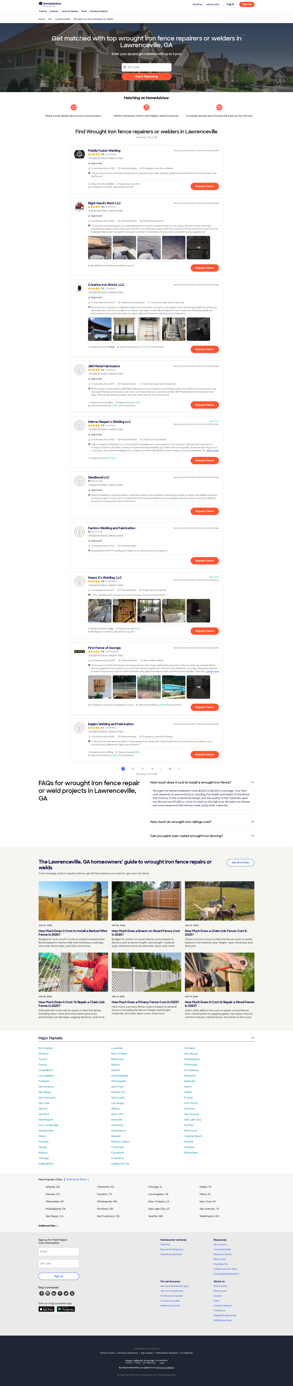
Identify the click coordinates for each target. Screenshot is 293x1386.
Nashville (189, 1081)
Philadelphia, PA (56, 1208)
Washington (45, 1119)
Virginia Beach (193, 1136)
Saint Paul (117, 1086)
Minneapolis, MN (107, 1201)
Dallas (188, 1092)
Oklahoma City (120, 1163)
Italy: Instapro (147, 1353)
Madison (189, 1147)
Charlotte (117, 1125)
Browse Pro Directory (172, 1249)
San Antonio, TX (209, 1208)
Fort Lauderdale (48, 1125)
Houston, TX (104, 1194)
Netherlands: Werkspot (166, 1353)
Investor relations (223, 1305)
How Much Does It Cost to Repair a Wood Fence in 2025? (219, 1004)
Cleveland (117, 1152)
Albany (115, 1108)
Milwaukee (190, 1152)
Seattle (188, 1141)
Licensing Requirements (226, 1273)
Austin (188, 1086)
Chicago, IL (155, 1186)
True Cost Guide (222, 1249)
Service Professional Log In (175, 1286)
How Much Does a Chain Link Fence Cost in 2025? (216, 932)
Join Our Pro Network (172, 1291)
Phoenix (43, 1053)
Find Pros (165, 1244)
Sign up (58, 1276)
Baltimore (117, 1059)
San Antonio (191, 1114)
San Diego (44, 1092)
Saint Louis (118, 1097)
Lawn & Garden (70, 11)
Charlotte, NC (105, 1186)
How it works (220, 1286)
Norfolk (188, 1125)
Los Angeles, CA (158, 1194)
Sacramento (46, 1086)
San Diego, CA (54, 1216)
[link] (146, 154)
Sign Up (247, 4)
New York (117, 1114)
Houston (189, 1108)
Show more (213, 450)
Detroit (115, 1070)
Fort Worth (191, 1103)
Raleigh (116, 1136)
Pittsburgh (190, 1064)
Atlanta (42, 1152)
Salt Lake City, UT (159, 1208)
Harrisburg (190, 1053)
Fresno (42, 1064)
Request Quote (204, 186)
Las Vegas (117, 1103)
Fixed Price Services (171, 1254)
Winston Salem (120, 1141)
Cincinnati (117, 1147)
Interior (43, 11)
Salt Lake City (192, 1119)
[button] (100, 247)
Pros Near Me (221, 1264)
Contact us (220, 1310)
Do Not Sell (149, 1361)
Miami (42, 1136)
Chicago (43, 1158)
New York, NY (208, 1201)
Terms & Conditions (165, 1367)
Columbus (117, 1158)
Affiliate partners (223, 1320)
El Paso (188, 1097)
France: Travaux (107, 1353)
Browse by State (76, 1179)
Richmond (190, 1130)
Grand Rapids (119, 1075)
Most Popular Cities (50, 1179)
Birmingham (46, 1048)
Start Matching (146, 77)
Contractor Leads (170, 1300)
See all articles (241, 862)
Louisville (117, 1048)
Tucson (42, 1059)
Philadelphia (191, 1059)
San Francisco (47, 1097)
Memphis (189, 1075)
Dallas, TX (205, 1186)
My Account (220, 1244)
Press (216, 1300)
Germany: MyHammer (128, 1353)
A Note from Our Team (225, 1269)
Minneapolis (118, 1081)
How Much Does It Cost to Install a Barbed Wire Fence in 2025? (73, 932)
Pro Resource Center (172, 1295)
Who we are (220, 1291)
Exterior (54, 11)
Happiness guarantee (225, 1315)
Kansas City (118, 1092)
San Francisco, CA (108, 1216)
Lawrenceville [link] (62, 19)
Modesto (44, 1081)
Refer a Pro (219, 1259)
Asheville (116, 1119)
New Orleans (119, 1053)
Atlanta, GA (53, 1186)
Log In (230, 4)
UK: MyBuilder (186, 1353)
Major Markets (50, 1038)
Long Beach (45, 1070)
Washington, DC (209, 1216)
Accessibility (162, 1361)
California (138, 1361)
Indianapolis (45, 1163)
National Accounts (170, 1305)
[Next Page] (179, 769)
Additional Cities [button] (46, 1225)
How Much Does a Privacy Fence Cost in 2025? (145, 1002)
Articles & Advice (99, 11)
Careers (218, 1295)
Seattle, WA (155, 1216)
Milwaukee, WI (54, 1201)
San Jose (43, 1103)
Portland (189, 1048)
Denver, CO (53, 1194)
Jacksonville (45, 1130)
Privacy (128, 1361)
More (84, 11)
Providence (191, 1070)
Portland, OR (105, 1208)
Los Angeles (46, 1075)
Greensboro (118, 1130)
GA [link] (50, 19)
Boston (115, 1064)
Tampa (42, 1147)
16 (170, 768)
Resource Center (223, 1254)
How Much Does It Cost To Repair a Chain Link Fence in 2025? (72, 1004)
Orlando (43, 1141)
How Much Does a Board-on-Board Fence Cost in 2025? (146, 932)
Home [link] (41, 19)
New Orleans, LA (158, 1201)
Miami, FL (205, 1194)
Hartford (43, 1114)
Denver (43, 1108)
